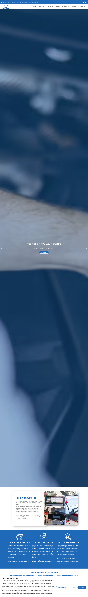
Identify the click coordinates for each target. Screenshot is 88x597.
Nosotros (74, 7)
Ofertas (57, 7)
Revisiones (50, 7)
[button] (1, 248)
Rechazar (73, 587)
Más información (62, 587)
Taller (34, 7)
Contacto (83, 7)
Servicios (41, 7)
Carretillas (65, 7)
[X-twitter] (86, 2)
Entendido (81, 587)
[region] (44, 586)
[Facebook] (83, 2)
